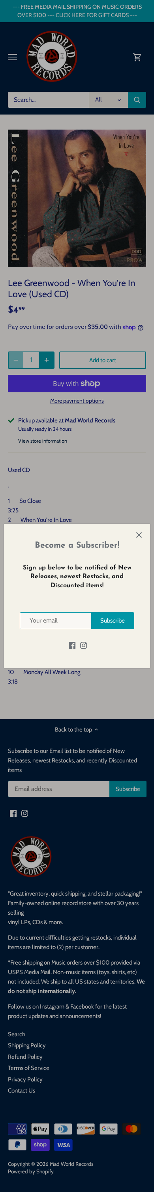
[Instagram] (83, 645)
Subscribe (112, 620)
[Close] (139, 535)
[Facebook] (72, 645)
